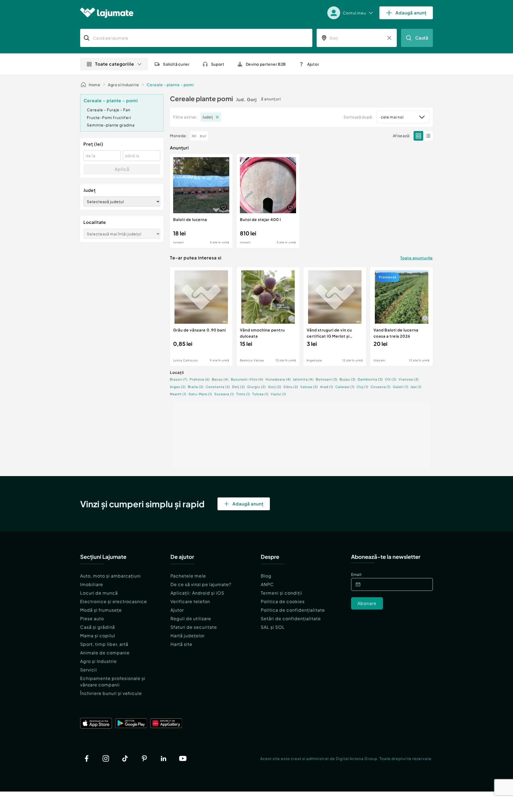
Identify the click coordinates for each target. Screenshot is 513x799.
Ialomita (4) (303, 379)
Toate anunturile (416, 257)
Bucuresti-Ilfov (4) (247, 379)
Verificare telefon (190, 601)
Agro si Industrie (123, 84)
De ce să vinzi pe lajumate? (200, 584)
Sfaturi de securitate (193, 627)
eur (203, 135)
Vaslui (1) (278, 394)
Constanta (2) (218, 387)
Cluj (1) (362, 387)
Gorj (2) (274, 387)
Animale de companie (105, 652)
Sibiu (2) (290, 387)
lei (194, 135)
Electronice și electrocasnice (113, 601)
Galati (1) (401, 387)
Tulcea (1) (260, 394)
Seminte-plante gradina (111, 124)
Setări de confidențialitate (291, 618)
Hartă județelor (187, 635)
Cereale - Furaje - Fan (108, 109)
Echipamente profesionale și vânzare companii (112, 681)
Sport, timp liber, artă (104, 644)
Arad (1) (326, 387)
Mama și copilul (97, 635)
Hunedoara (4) (278, 379)
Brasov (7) (179, 379)
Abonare (366, 603)
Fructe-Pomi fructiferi (109, 117)
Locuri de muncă (99, 593)
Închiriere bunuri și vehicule (111, 693)
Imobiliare (91, 584)
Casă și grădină (97, 627)
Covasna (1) (381, 387)
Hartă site (181, 644)
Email (356, 574)
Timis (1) (243, 394)
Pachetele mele (188, 576)
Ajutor (177, 610)
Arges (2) (178, 387)
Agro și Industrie (98, 661)
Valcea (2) (309, 387)
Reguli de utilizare (190, 618)
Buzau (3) (348, 379)
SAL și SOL (273, 627)
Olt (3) (391, 379)
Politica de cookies (283, 601)
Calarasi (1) (345, 387)
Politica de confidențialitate (293, 610)
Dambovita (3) (370, 379)
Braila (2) (196, 387)
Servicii (88, 670)
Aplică (122, 169)
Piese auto (92, 618)
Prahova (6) (200, 379)
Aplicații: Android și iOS (197, 593)
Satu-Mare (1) (200, 394)
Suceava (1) (224, 394)
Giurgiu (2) (256, 387)
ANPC (267, 584)
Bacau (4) (220, 379)
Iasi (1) (416, 387)
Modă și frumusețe (101, 610)
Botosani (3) (326, 379)
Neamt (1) (178, 394)
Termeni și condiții (281, 593)
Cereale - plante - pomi (170, 84)
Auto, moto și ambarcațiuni (110, 576)
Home (94, 84)
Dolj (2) (238, 387)
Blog (266, 576)
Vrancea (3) (409, 379)
